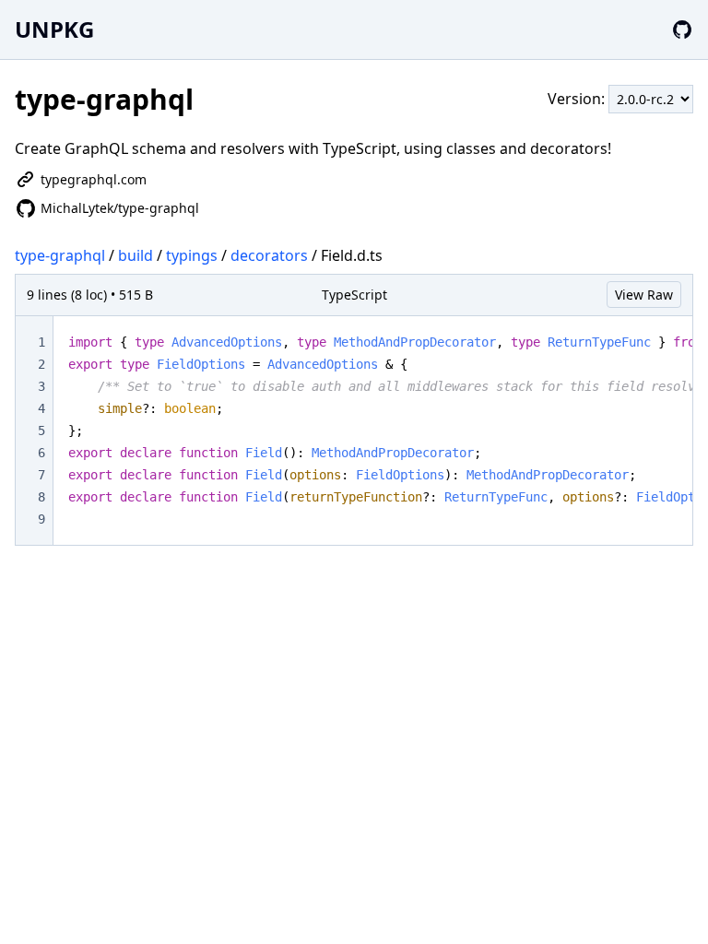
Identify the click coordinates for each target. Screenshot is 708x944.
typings (192, 255)
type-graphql (60, 255)
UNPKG (54, 29)
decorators (269, 255)
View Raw (644, 294)
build (135, 255)
